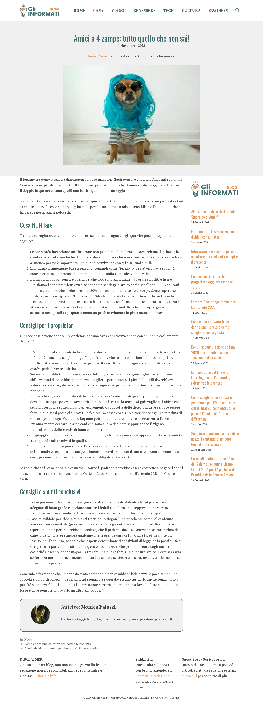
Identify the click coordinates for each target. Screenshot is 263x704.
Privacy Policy (159, 698)
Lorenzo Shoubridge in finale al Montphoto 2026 (213, 304)
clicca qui (189, 676)
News (103, 56)
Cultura (191, 10)
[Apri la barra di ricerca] (237, 11)
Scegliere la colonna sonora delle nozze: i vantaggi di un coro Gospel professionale (215, 439)
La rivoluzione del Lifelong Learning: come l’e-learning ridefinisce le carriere (210, 377)
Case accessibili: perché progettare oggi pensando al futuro (212, 281)
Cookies (175, 698)
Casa (98, 10)
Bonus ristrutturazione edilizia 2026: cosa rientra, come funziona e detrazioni (213, 352)
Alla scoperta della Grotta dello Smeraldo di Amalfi (213, 214)
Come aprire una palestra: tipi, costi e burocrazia (57, 644)
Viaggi (118, 10)
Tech (168, 10)
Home (79, 10)
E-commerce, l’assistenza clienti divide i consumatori (214, 233)
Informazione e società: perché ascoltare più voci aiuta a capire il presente (214, 256)
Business (218, 10)
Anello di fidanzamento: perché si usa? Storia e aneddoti (62, 649)
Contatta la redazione (152, 676)
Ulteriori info (46, 676)
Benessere (144, 10)
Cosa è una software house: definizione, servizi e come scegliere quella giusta (211, 327)
